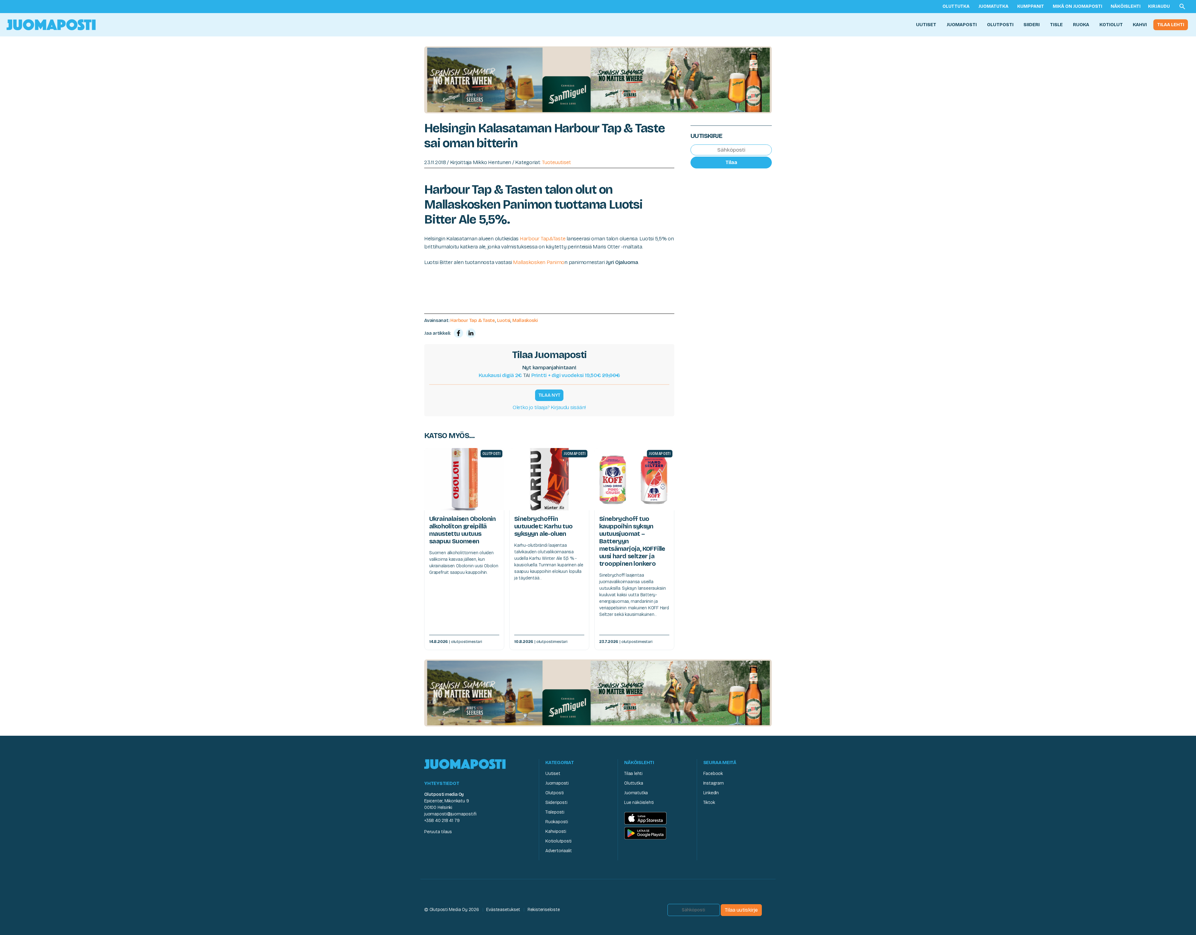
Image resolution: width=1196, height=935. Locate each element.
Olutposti (1000, 24)
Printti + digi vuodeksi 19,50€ (575, 375)
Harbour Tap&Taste (543, 238)
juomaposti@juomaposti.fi (450, 814)
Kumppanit (1030, 6)
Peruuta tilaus (438, 831)
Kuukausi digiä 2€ (500, 375)
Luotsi (503, 320)
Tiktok (709, 802)
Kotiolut (1111, 24)
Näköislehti (1126, 6)
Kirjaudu (1159, 6)
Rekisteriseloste (544, 909)
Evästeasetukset (503, 909)
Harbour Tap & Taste (472, 320)
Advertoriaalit (558, 850)
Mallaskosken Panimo (538, 262)
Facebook (713, 773)
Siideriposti (556, 802)
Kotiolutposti (558, 841)
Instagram (713, 783)
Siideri (1031, 24)
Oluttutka (956, 6)
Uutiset (926, 24)
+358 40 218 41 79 (441, 820)
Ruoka (1081, 24)
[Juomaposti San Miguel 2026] (598, 79)
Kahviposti (555, 831)
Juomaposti (962, 24)
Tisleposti (554, 812)
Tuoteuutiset (556, 162)
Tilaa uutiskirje (741, 910)
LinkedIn (711, 793)
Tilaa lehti (1170, 24)
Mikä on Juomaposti (1077, 6)
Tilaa (731, 162)
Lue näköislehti (639, 802)
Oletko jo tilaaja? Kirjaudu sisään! (549, 407)
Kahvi (1140, 24)
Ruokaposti (556, 821)
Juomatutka (993, 6)
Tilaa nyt (549, 395)
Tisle (1056, 24)
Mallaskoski (525, 320)
